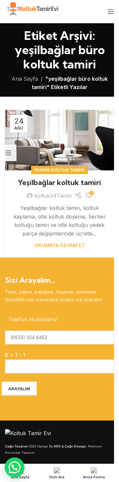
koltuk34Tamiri (53, 195)
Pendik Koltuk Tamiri (59, 169)
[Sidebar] (8, 153)
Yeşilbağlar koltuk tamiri (59, 182)
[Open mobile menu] (110, 11)
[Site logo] (32, 11)
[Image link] (28, 433)
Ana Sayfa (25, 78)
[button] (14, 467)
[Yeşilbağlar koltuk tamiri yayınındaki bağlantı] (59, 140)
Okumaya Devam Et (59, 245)
